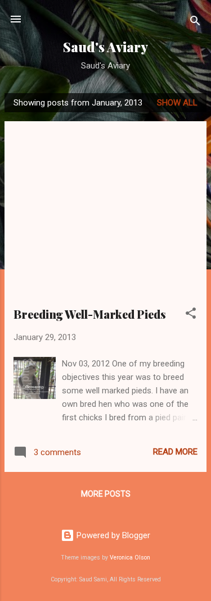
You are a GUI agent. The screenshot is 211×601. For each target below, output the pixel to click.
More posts (106, 493)
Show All (177, 103)
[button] (190, 315)
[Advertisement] (105, 218)
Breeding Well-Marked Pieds (90, 314)
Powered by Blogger (112, 535)
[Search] (195, 23)
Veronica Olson (130, 557)
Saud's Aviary (105, 47)
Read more (175, 452)
